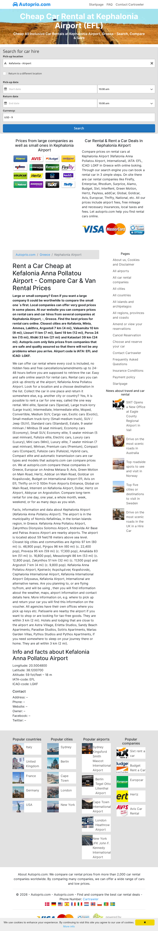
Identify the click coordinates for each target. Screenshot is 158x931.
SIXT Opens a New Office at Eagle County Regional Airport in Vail (135, 416)
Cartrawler (90, 899)
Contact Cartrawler (130, 4)
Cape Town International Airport (102, 806)
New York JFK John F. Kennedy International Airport (102, 848)
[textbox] (79, 63)
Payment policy (124, 377)
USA (29, 805)
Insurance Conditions (128, 370)
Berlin (65, 761)
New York (68, 805)
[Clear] (152, 63)
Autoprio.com (34, 4)
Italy (29, 747)
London (66, 790)
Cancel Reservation (127, 335)
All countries (122, 295)
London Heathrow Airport (102, 824)
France (31, 776)
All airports (121, 271)
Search (79, 128)
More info (69, 926)
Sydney (66, 747)
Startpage (96, 4)
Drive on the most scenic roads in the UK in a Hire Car (135, 521)
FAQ (110, 4)
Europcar (136, 780)
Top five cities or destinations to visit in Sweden (135, 494)
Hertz (134, 794)
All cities (119, 289)
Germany (32, 790)
